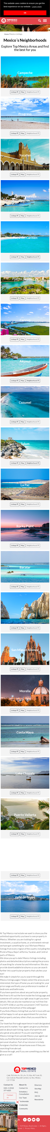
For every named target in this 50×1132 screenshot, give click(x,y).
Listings (14, 92)
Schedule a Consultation (24, 1093)
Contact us (10, 1096)
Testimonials (24, 1101)
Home (6, 34)
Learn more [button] (37, 7)
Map (22, 92)
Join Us (37, 1096)
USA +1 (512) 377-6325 (9, 1089)
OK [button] (25, 13)
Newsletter (39, 1099)
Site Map (38, 1089)
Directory (38, 1085)
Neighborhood (32, 257)
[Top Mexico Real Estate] (9, 20)
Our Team (23, 1098)
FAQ (36, 1092)
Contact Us (23, 1088)
